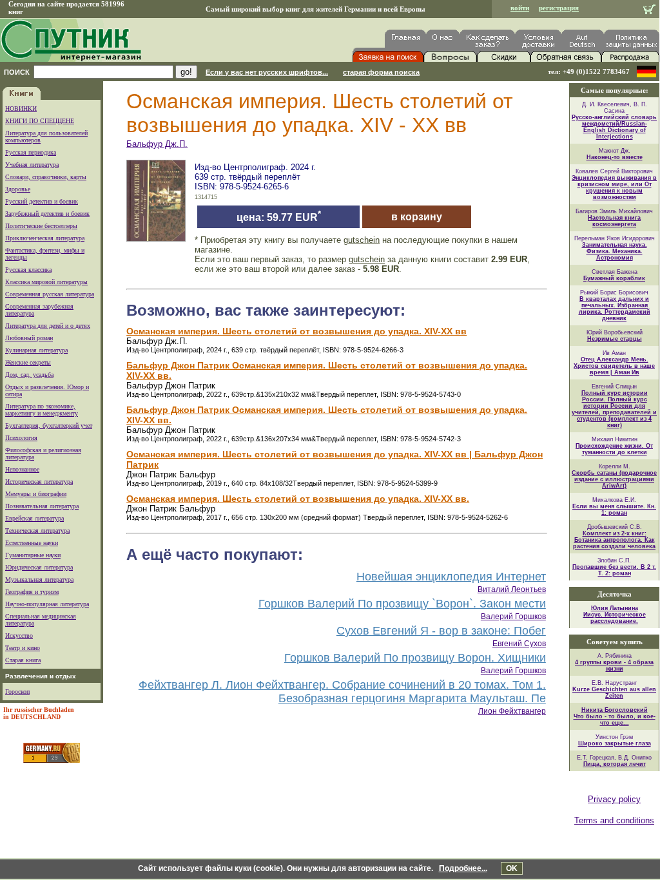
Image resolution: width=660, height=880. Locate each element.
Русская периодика (30, 152)
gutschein (362, 240)
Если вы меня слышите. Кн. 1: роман (614, 509)
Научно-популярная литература (47, 603)
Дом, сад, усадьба (29, 374)
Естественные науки (31, 542)
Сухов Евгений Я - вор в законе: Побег (441, 630)
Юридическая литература (39, 567)
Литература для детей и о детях (47, 325)
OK (512, 868)
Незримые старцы (614, 339)
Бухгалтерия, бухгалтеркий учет (48, 425)
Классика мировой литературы (46, 281)
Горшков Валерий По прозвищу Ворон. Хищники (415, 657)
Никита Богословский (614, 710)
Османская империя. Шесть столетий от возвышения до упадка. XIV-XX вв (296, 331)
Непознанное (22, 469)
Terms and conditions (614, 820)
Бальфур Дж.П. (157, 144)
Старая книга (23, 660)
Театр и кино (22, 647)
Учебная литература (32, 164)
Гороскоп (17, 691)
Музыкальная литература (39, 579)
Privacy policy (614, 799)
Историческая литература (39, 481)
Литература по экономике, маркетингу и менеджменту (41, 410)
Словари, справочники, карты (45, 176)
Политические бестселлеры (41, 225)
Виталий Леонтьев (512, 589)
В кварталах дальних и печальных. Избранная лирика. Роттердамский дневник (614, 308)
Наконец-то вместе (615, 157)
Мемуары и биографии (35, 493)
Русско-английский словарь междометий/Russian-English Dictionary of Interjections (614, 127)
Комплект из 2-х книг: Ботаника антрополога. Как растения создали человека (614, 540)
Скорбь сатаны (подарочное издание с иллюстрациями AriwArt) (614, 479)
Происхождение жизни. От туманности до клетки (614, 449)
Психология (21, 437)
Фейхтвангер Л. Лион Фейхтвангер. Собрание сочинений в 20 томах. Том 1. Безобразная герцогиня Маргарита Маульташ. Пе (342, 691)
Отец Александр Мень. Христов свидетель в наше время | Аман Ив (614, 366)
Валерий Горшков (513, 616)
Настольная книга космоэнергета (614, 221)
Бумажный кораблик (614, 278)
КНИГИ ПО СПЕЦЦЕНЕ (39, 120)
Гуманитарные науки (33, 555)
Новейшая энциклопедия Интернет (451, 576)
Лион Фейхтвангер (512, 711)
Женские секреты (28, 362)
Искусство (19, 635)
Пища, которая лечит (614, 764)
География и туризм (32, 591)
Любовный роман (29, 337)
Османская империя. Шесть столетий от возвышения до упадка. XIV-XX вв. (297, 498)
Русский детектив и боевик (41, 201)
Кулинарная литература (36, 350)
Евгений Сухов (519, 643)
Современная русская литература (49, 294)
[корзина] (649, 10)
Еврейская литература (34, 518)
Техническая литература (37, 530)
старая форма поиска (381, 72)
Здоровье (17, 189)
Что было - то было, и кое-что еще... (614, 719)
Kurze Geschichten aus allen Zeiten (614, 692)
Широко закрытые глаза (614, 743)
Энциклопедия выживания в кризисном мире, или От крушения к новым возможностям (614, 187)
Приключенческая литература (44, 238)
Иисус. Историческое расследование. (614, 617)
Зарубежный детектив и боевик (47, 213)
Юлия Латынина (614, 608)
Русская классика (28, 269)
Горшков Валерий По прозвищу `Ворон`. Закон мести (402, 603)
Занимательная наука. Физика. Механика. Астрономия (614, 251)
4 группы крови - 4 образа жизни (614, 665)
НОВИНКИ (21, 108)
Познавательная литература (42, 506)
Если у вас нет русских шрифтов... (267, 72)
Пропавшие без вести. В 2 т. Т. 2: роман (614, 570)
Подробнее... (463, 868)
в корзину (416, 216)
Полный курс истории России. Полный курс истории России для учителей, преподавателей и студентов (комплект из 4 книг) (614, 409)
